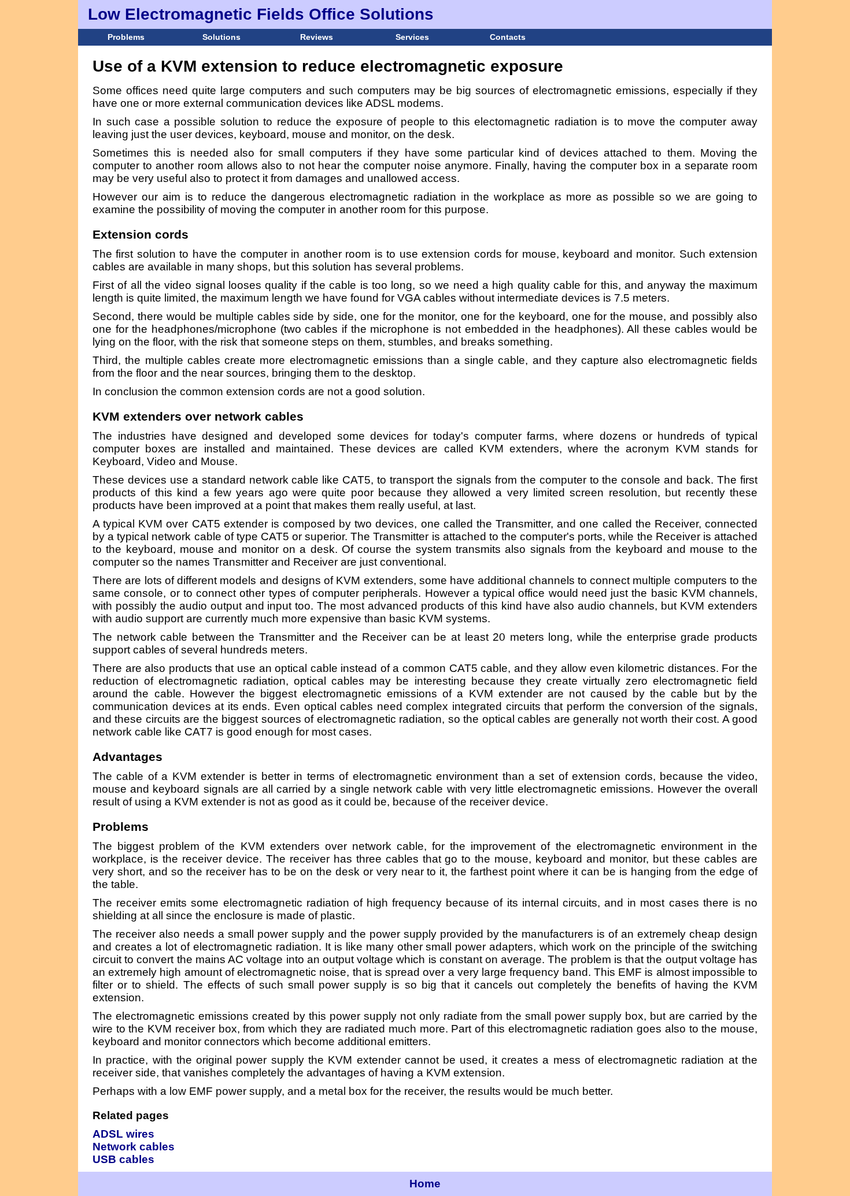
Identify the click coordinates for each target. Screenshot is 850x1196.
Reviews (316, 37)
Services (412, 37)
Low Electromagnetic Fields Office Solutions (261, 14)
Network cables (134, 1147)
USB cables (123, 1159)
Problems (126, 37)
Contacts (508, 37)
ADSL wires (123, 1134)
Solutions (221, 37)
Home (425, 1184)
